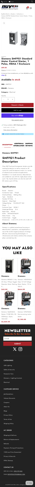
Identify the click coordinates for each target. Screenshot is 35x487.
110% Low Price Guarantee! (12, 452)
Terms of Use (8, 419)
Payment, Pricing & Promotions (13, 448)
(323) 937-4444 (18, 471)
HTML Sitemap (8, 460)
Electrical (7, 382)
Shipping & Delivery (10, 435)
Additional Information (18, 144)
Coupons (6, 402)
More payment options (17, 120)
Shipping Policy (9, 423)
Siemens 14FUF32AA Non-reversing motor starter (24, 314)
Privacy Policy (8, 415)
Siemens (11, 88)
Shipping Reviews (29, 144)
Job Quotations (8, 394)
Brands (13, 14)
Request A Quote (17, 105)
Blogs (5, 411)
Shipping (3, 70)
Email (12, 1)
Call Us (5, 1)
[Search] (32, 1)
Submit (17, 343)
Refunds (6, 444)
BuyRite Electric (5, 14)
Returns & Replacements (11, 439)
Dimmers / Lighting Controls (13, 378)
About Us (7, 407)
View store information (10, 130)
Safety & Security (9, 370)
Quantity (3, 96)
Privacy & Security (9, 456)
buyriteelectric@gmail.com (16, 474)
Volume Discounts (9, 398)
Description (7, 145)
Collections (20, 14)
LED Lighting (8, 365)
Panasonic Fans (8, 374)
